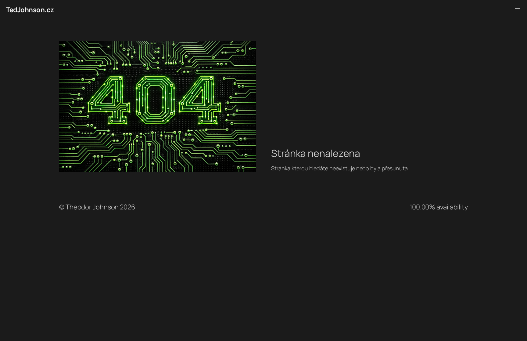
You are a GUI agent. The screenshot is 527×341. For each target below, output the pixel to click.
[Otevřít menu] (517, 9)
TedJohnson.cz (30, 9)
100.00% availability (439, 207)
